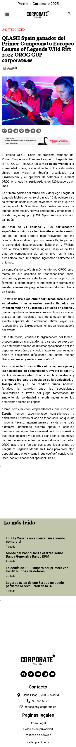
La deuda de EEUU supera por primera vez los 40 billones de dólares (37, 569)
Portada (10, 546)
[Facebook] (23, 674)
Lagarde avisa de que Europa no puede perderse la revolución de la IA (35, 584)
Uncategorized (13, 29)
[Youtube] (38, 674)
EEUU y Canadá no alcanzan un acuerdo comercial (35, 539)
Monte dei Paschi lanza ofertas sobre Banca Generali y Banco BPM (34, 554)
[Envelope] (52, 674)
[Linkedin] (45, 674)
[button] (7, 14)
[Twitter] (31, 674)
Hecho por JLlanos (38, 742)
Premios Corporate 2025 (38, 3)
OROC (6, 181)
